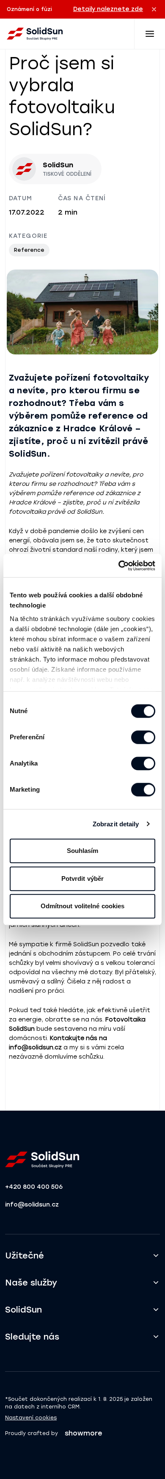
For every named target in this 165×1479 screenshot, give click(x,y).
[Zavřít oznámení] (154, 9)
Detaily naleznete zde (108, 9)
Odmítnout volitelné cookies (83, 906)
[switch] (143, 737)
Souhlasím (83, 850)
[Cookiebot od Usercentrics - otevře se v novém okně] (118, 565)
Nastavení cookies (31, 1418)
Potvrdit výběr (82, 878)
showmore (83, 1433)
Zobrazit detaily (116, 824)
